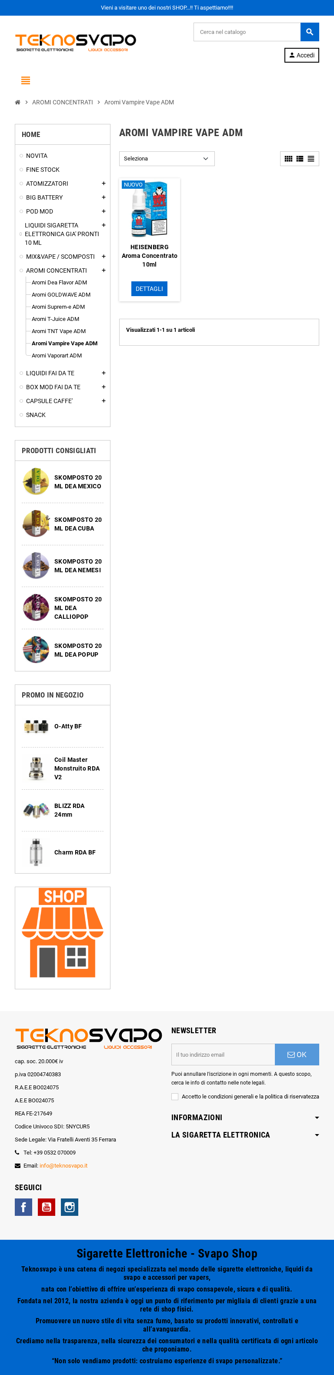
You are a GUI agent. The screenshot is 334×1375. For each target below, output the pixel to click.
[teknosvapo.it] (76, 42)
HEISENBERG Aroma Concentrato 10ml (150, 256)
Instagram (69, 1207)
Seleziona (136, 158)
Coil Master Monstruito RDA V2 (77, 768)
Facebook (23, 1207)
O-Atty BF (68, 726)
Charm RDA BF (75, 852)
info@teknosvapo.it (63, 1165)
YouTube (46, 1207)
